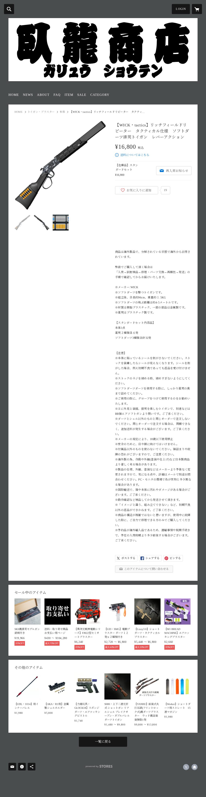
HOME (13, 94)
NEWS (28, 94)
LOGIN (181, 8)
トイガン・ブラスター (41, 111)
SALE (81, 94)
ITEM (69, 94)
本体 (62, 111)
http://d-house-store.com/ (195, 767)
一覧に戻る (103, 741)
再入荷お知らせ (177, 170)
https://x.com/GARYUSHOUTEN (186, 767)
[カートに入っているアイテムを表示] (197, 9)
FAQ (57, 94)
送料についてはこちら (134, 155)
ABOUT (43, 94)
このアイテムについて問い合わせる (146, 569)
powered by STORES (99, 766)
